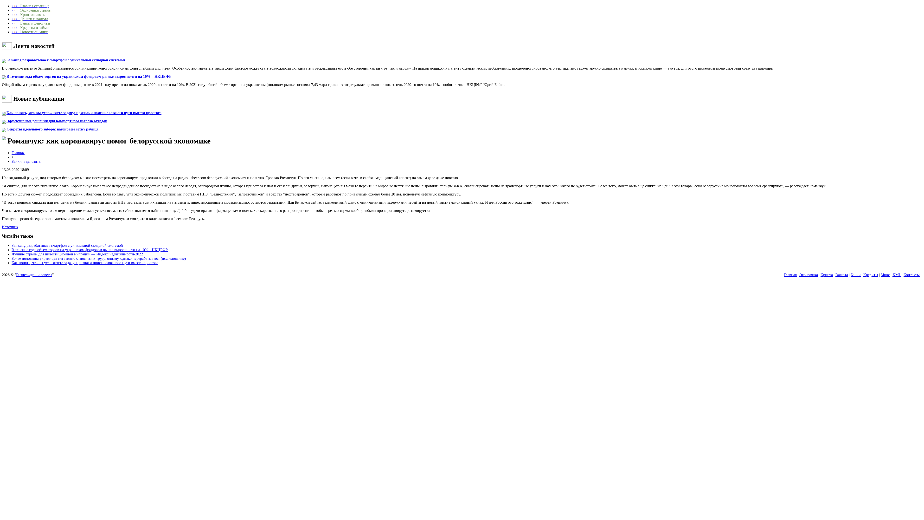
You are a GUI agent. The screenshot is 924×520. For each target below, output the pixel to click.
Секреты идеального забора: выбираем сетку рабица (52, 129)
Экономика (808, 275)
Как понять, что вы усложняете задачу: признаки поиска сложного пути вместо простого (83, 113)
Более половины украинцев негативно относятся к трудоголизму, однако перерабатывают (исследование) (99, 258)
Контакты (912, 275)
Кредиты (870, 275)
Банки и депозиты (26, 161)
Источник (10, 227)
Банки (856, 275)
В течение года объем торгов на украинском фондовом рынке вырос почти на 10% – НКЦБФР (89, 76)
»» (30, 6)
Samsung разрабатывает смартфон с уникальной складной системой (65, 60)
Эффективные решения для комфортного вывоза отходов (56, 121)
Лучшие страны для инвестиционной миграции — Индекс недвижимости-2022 (77, 254)
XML (896, 275)
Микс (885, 275)
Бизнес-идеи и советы (34, 275)
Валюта (841, 275)
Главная (18, 153)
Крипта (827, 275)
